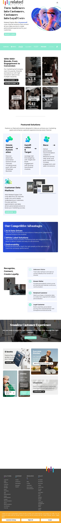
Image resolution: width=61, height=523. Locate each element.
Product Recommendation (8, 500)
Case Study (29, 485)
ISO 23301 (40, 479)
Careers (17, 479)
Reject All (30, 520)
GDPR (39, 485)
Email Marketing (6, 490)
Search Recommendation (8, 503)
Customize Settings (11, 520)
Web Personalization (7, 493)
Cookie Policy (39, 509)
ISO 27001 (40, 483)
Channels (6, 507)
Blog (28, 481)
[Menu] (57, 2)
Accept (50, 520)
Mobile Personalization (7, 497)
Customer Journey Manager (6, 486)
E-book (28, 483)
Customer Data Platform (6, 481)
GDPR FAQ (40, 487)
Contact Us (17, 481)
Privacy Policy (40, 490)
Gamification (7, 506)
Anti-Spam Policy (40, 493)
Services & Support (17, 486)
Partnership (18, 483)
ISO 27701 (40, 481)
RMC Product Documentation (30, 488)
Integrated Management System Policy (41, 504)
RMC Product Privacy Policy (40, 498)
